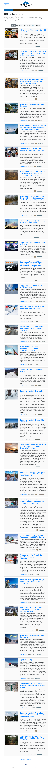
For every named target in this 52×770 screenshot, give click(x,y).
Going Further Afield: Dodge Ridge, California (32, 421)
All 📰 (13, 25)
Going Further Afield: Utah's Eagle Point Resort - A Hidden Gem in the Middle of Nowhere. (32, 715)
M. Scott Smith (24, 46)
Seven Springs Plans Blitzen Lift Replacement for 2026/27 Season (32, 536)
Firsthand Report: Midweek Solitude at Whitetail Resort (33, 286)
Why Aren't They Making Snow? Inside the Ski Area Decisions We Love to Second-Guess (31, 81)
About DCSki (43, 10)
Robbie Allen (23, 414)
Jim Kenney (23, 678)
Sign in (6, 4)
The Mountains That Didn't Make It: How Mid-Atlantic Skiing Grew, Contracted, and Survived (32, 173)
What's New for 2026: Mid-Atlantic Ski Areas (32, 105)
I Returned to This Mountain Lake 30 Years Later (33, 31)
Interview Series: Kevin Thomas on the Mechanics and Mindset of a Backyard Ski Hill (32, 474)
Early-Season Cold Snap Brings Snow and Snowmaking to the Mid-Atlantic (32, 685)
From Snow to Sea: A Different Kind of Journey (32, 243)
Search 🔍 (37, 25)
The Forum (26, 10)
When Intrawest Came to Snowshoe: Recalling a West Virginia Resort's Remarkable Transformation (33, 127)
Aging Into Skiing (26, 660)
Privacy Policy (33, 767)
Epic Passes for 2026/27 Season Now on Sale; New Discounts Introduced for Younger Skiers (31, 264)
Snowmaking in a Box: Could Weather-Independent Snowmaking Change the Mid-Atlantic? (32, 501)
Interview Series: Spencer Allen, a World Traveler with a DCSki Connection (32, 581)
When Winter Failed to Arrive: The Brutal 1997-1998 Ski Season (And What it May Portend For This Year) (32, 198)
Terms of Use (39, 767)
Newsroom (8, 10)
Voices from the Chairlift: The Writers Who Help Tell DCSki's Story (33, 149)
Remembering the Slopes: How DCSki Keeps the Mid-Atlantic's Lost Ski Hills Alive (33, 738)
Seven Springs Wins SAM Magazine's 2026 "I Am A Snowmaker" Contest (29, 348)
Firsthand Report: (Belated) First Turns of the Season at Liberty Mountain (31, 328)
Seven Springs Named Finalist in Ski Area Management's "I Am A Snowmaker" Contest (33, 446)
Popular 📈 (19, 25)
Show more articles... (26, 759)
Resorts (17, 10)
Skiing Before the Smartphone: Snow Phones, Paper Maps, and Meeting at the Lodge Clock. (33, 53)
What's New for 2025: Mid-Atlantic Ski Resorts (32, 636)
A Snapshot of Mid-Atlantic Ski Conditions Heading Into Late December (31, 557)
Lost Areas (34, 10)
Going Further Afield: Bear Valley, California (32, 392)
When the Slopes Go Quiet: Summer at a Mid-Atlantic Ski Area (33, 222)
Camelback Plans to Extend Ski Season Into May (31, 370)
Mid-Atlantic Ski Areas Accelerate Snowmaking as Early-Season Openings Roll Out (32, 609)
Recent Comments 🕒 (28, 25)
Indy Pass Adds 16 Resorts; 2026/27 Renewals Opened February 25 (33, 307)
